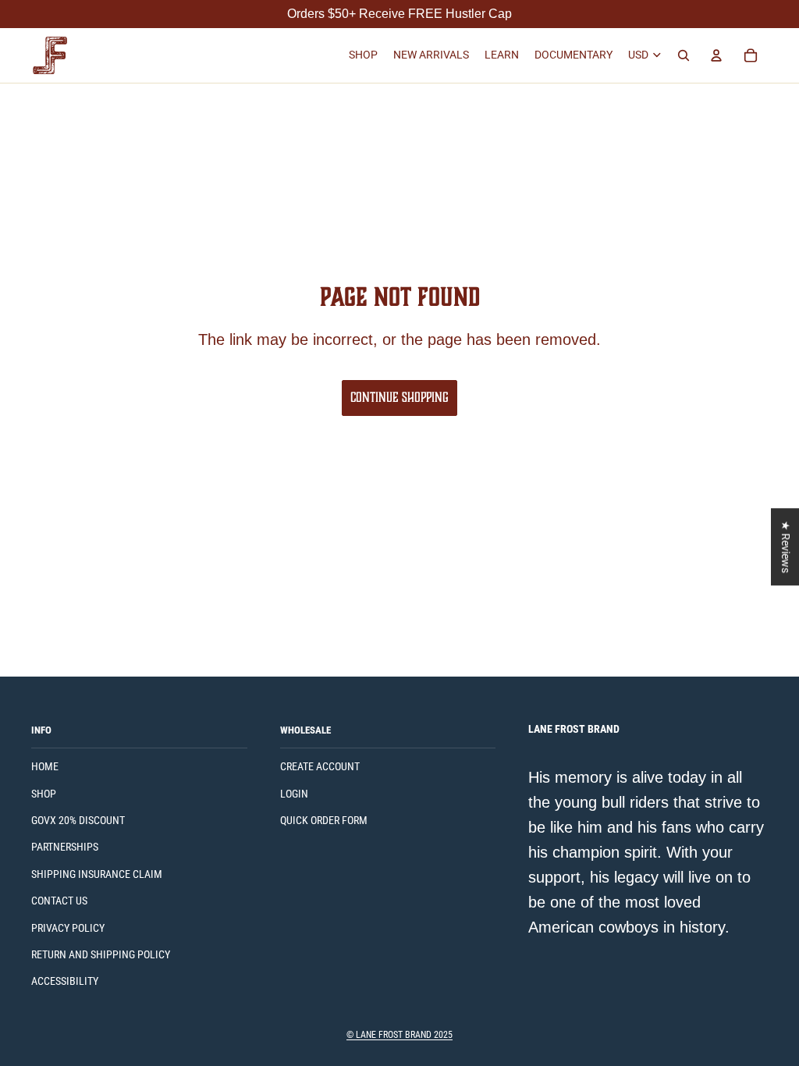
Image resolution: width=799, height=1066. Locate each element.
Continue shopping (399, 397)
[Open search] (683, 55)
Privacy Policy (68, 928)
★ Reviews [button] (785, 547)
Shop (43, 793)
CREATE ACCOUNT (320, 766)
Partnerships (64, 846)
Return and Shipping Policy (100, 954)
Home (45, 766)
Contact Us (59, 900)
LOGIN (294, 793)
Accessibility (64, 981)
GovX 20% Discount (78, 820)
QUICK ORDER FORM (324, 820)
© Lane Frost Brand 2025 (399, 1034)
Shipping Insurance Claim (96, 874)
